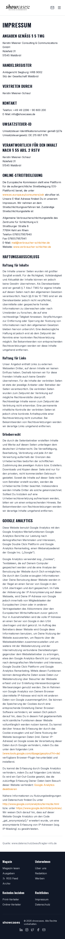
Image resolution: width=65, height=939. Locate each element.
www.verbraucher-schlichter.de (32, 246)
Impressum (41, 899)
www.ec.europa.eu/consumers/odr (23, 194)
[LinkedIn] (21, 929)
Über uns (40, 868)
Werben (39, 878)
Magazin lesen (11, 868)
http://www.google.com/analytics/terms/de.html (31, 804)
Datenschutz (42, 904)
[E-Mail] (43, 929)
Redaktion (41, 873)
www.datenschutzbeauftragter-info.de (34, 843)
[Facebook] (38, 929)
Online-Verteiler (12, 904)
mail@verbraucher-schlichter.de (31, 242)
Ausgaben (9, 873)
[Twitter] (32, 929)
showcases (11, 922)
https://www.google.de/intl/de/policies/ (39, 808)
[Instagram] (26, 929)
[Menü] (59, 7)
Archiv (6, 883)
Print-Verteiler (11, 899)
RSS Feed (12, 878)
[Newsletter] (52, 7)
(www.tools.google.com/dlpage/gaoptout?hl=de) (31, 753)
